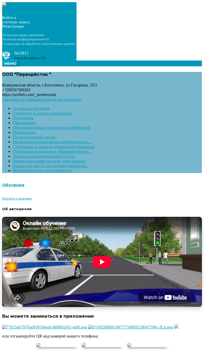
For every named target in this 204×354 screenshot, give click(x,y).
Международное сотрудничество (42, 170)
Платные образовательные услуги (43, 156)
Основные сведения (31, 108)
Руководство (24, 132)
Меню (10, 63)
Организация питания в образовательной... (52, 151)
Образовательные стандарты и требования (51, 127)
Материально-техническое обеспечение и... (52, 142)
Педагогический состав (34, 137)
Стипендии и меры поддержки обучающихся (54, 146)
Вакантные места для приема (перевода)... (51, 165)
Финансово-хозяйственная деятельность (49, 161)
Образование (24, 122)
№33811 (21, 53)
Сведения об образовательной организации (41, 99)
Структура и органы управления (42, 113)
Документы (23, 118)
